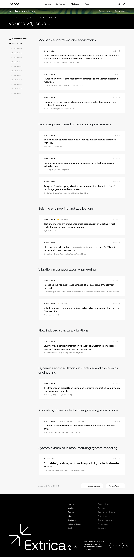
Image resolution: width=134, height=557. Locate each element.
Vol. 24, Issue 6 (16, 75)
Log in (70, 528)
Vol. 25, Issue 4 (16, 48)
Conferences (61, 4)
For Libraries (102, 508)
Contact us (72, 520)
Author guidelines (74, 524)
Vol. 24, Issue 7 (16, 71)
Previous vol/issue (93, 486)
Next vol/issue (114, 486)
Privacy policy (103, 524)
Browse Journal (35, 18)
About (87, 4)
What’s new (75, 4)
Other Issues (17, 44)
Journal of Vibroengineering (22, 11)
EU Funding (102, 528)
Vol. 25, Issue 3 (16, 53)
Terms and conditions (106, 520)
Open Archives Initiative (106, 512)
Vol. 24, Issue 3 (16, 84)
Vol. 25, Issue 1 (16, 62)
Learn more (88, 549)
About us (71, 516)
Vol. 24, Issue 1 (16, 93)
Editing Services (104, 516)
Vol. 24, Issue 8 (16, 66)
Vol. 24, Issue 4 (16, 80)
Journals (48, 4)
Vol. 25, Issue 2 (16, 57)
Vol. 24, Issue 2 (16, 89)
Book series (72, 512)
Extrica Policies (103, 504)
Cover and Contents (19, 39)
